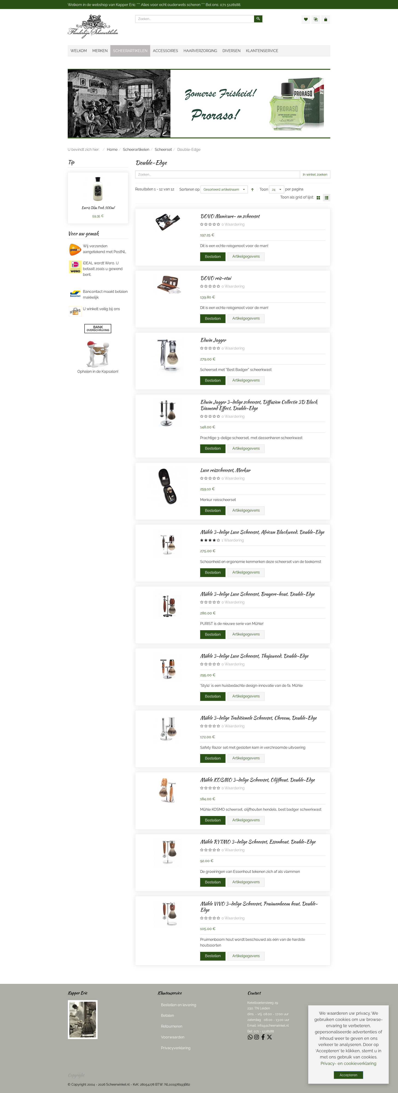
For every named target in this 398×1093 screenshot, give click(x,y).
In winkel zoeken (315, 174)
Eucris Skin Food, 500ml (98, 207)
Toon (264, 189)
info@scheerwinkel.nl (273, 1025)
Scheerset (163, 149)
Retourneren (171, 1026)
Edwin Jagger (213, 340)
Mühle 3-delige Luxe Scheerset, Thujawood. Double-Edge (254, 655)
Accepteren (348, 1075)
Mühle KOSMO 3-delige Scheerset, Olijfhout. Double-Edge (257, 779)
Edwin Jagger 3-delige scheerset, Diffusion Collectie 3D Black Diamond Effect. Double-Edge (258, 405)
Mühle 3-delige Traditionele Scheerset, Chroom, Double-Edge (258, 717)
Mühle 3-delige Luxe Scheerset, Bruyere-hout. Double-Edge (257, 594)
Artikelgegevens (246, 256)
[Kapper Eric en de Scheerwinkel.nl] (83, 1019)
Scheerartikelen (136, 149)
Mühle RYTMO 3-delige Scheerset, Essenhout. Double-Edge (257, 841)
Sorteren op (189, 189)
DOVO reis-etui (215, 278)
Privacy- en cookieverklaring (348, 1063)
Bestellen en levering (178, 1005)
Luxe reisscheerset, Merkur (225, 470)
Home (112, 149)
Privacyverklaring (175, 1048)
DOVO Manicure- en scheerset (229, 216)
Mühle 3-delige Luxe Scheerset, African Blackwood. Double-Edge (262, 532)
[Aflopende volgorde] (252, 189)
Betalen (167, 1015)
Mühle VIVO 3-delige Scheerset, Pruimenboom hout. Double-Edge (259, 906)
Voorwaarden (172, 1037)
